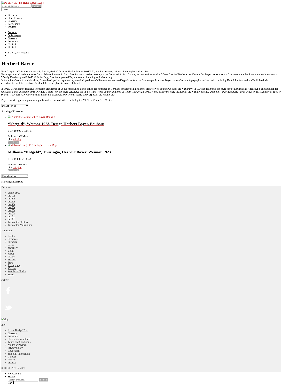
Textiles (12, 259)
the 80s (11, 216)
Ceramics (12, 239)
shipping (17, 139)
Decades (12, 15)
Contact (12, 44)
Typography (14, 265)
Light (10, 250)
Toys (10, 262)
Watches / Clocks (17, 271)
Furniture (12, 242)
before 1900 (14, 192)
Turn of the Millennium (20, 225)
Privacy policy (15, 347)
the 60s (11, 210)
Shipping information (19, 353)
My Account (14, 373)
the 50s (11, 207)
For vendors (14, 23)
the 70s (11, 213)
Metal (11, 253)
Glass (11, 244)
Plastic (11, 256)
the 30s (11, 201)
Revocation (14, 350)
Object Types (15, 18)
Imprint (11, 359)
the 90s (11, 219)
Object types (14, 35)
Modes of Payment (17, 344)
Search (36, 6)
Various (12, 268)
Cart (11, 382)
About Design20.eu (18, 330)
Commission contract (19, 339)
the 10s (11, 195)
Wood (11, 274)
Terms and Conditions (19, 342)
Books (11, 236)
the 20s (11, 198)
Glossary (12, 21)
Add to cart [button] (13, 142)
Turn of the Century (18, 222)
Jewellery (13, 247)
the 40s (11, 204)
